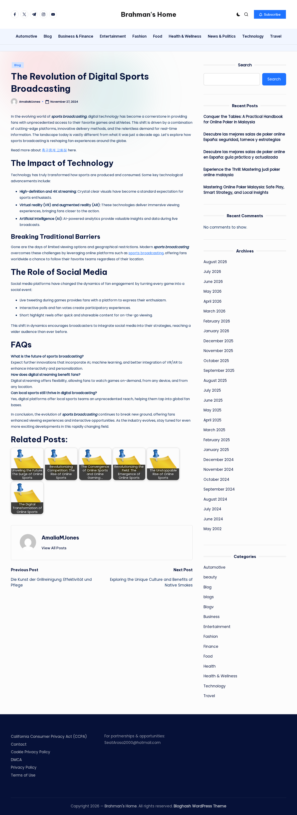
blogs (209, 597)
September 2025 (219, 370)
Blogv (209, 607)
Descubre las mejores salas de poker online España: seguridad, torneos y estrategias (244, 137)
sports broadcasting (146, 253)
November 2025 (218, 350)
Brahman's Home (148, 14)
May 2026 (213, 291)
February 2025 (217, 440)
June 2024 (213, 519)
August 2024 (215, 499)
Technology (215, 686)
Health (210, 666)
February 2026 (217, 321)
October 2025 (216, 360)
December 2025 (218, 341)
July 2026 (212, 271)
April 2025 (212, 420)
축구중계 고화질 (54, 150)
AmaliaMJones (60, 537)
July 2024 (212, 509)
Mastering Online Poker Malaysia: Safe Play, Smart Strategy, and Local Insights (244, 189)
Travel (209, 695)
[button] (270, 14)
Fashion (211, 636)
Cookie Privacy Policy (30, 752)
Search (245, 65)
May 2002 (213, 528)
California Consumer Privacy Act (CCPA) (49, 736)
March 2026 (214, 311)
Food (208, 656)
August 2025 (215, 380)
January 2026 (216, 331)
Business (212, 616)
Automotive (214, 567)
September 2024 (219, 489)
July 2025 (212, 390)
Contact (19, 744)
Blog (17, 65)
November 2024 (219, 469)
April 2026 (213, 301)
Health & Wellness (220, 676)
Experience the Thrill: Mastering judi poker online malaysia (242, 172)
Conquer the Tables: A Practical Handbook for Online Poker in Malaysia (243, 119)
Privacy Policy (24, 767)
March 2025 (214, 430)
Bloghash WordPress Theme (200, 806)
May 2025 (212, 410)
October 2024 (216, 479)
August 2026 (215, 261)
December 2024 (219, 459)
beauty (210, 577)
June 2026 (213, 281)
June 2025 (213, 400)
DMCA (16, 759)
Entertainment (217, 626)
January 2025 (216, 449)
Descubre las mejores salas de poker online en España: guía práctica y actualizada (244, 154)
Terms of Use (23, 775)
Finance (211, 646)
